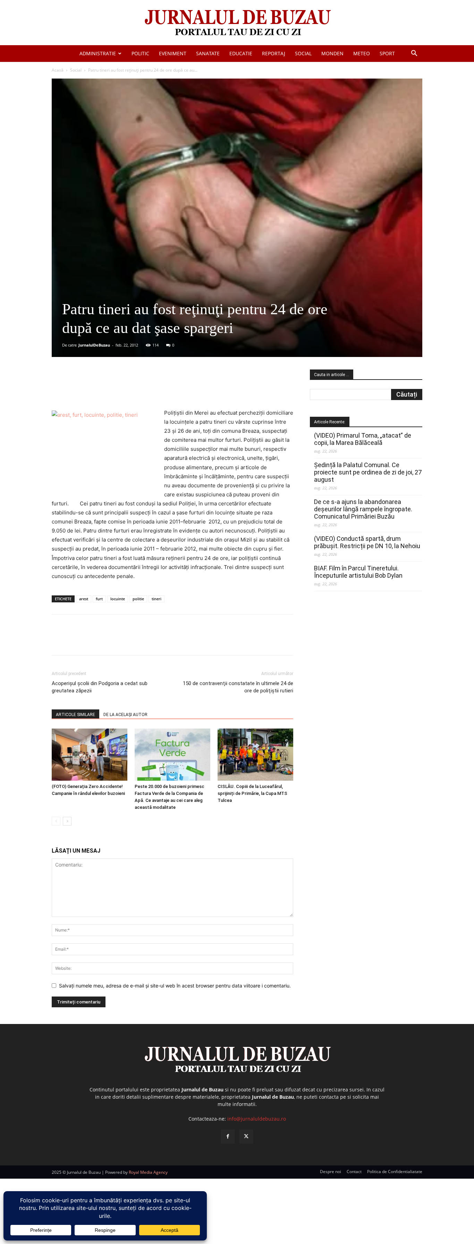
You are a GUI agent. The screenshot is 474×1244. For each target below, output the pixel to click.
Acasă (58, 70)
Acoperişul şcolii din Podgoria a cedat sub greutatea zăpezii (99, 687)
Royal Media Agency (148, 1172)
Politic (140, 53)
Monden (332, 53)
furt (99, 598)
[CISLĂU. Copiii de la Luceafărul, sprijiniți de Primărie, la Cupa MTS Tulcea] (255, 755)
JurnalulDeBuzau (94, 345)
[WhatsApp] (151, 389)
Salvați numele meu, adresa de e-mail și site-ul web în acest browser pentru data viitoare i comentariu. (175, 986)
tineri (156, 598)
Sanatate (208, 53)
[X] (119, 389)
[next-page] (67, 821)
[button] (414, 54)
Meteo (361, 53)
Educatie (240, 53)
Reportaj (273, 53)
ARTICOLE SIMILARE (75, 714)
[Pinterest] (135, 389)
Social (303, 53)
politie (138, 598)
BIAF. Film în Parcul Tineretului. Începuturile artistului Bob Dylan (358, 571)
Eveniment (172, 53)
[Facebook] (103, 389)
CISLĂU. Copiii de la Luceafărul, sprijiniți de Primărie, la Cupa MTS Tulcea (252, 793)
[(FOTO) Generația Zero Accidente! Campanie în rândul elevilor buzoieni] (89, 755)
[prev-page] (56, 821)
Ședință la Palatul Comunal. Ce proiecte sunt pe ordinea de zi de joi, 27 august (368, 472)
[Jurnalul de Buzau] (237, 23)
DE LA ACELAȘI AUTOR (125, 714)
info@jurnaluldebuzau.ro (256, 1118)
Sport (387, 53)
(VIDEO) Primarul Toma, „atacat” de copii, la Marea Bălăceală (362, 439)
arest (83, 598)
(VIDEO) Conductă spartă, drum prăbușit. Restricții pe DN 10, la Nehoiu (367, 542)
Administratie (97, 53)
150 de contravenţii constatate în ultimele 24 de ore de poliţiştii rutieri (238, 687)
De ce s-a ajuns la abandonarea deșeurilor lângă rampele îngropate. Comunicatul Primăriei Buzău (363, 509)
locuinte (117, 598)
